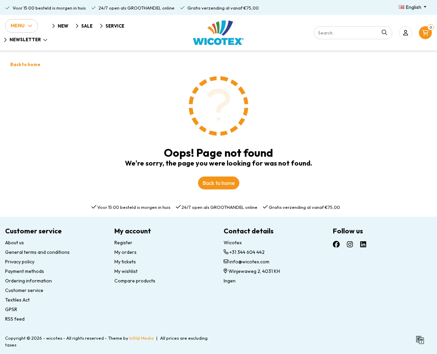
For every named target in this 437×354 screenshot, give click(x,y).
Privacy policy (19, 262)
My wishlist (126, 271)
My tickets (125, 262)
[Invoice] (421, 342)
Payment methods (24, 271)
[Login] (405, 32)
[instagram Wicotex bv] (350, 244)
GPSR (11, 309)
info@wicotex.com (249, 262)
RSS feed (15, 319)
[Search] (384, 33)
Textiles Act (17, 300)
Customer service (24, 290)
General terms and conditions (37, 252)
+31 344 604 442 (246, 252)
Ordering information (28, 281)
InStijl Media (141, 338)
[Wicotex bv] (218, 32)
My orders (125, 252)
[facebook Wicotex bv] (336, 244)
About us (14, 243)
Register (123, 243)
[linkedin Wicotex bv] (363, 244)
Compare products (134, 281)
